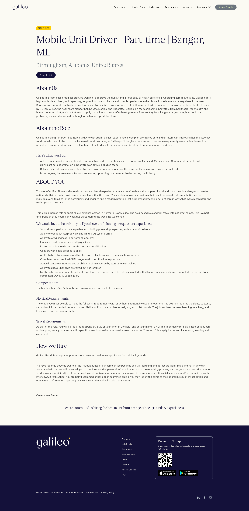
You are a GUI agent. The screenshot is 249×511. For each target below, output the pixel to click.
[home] (20, 7)
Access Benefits (226, 7)
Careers (125, 464)
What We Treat (128, 454)
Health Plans (138, 7)
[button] (121, 7)
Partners (126, 439)
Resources (127, 449)
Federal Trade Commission (114, 380)
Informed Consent (74, 492)
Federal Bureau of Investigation (185, 376)
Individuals (154, 7)
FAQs (124, 475)
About (124, 459)
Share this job (46, 75)
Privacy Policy (107, 492)
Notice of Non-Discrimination (49, 492)
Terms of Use (92, 492)
